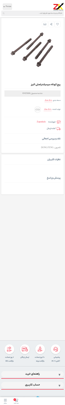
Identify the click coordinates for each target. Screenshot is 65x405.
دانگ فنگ (48, 100)
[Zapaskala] (58, 6)
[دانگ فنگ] (37, 109)
